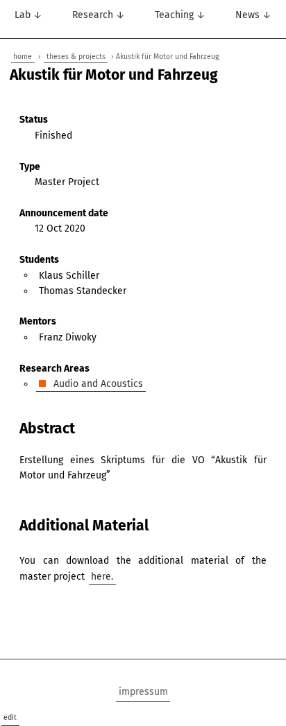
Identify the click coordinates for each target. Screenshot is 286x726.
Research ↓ (98, 15)
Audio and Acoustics (97, 384)
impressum (143, 692)
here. (102, 576)
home (22, 56)
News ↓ (253, 15)
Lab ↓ (28, 15)
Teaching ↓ (180, 15)
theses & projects (76, 56)
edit (10, 717)
